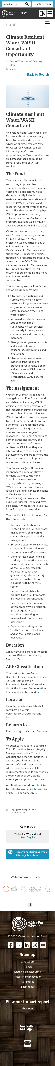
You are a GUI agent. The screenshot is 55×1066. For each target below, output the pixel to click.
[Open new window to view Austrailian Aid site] (27, 1028)
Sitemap (27, 954)
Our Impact (27, 981)
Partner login (43, 4)
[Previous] (6, 889)
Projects (27, 966)
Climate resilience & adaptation (24, 811)
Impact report (27, 986)
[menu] (49, 13)
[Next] (48, 889)
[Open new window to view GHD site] (27, 1043)
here (39, 692)
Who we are (27, 961)
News (13, 69)
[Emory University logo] (31, 889)
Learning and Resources (27, 971)
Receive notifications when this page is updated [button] (31, 853)
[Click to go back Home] (27, 924)
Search (27, 3)
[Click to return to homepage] (14, 13)
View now (27, 1008)
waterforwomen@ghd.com (26, 789)
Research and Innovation (27, 976)
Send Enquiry (27, 837)
